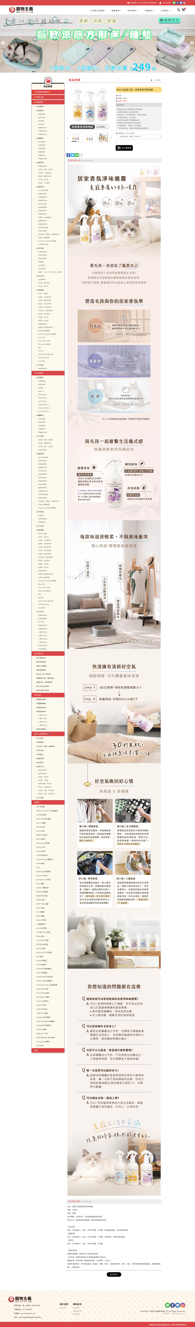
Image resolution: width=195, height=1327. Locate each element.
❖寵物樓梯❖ (41, 670)
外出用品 (37, 695)
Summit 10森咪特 (42, 1001)
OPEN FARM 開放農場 (43, 968)
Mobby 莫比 (40, 936)
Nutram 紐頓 (40, 948)
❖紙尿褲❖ (41, 522)
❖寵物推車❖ (42, 368)
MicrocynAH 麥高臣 (44, 344)
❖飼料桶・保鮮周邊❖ (44, 682)
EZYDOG (41, 622)
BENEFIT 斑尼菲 (41, 835)
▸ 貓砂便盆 (40, 248)
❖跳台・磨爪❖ (43, 286)
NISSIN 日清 (40, 900)
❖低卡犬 (41, 391)
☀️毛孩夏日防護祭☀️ (42, 92)
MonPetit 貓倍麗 (42, 892)
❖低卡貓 (41, 124)
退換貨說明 (77, 1311)
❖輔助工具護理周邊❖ (45, 327)
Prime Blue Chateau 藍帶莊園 (46, 985)
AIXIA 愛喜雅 (40, 807)
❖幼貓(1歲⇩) (42, 127)
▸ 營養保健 (40, 187)
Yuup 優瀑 (41, 361)
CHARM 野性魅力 (42, 855)
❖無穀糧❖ (41, 114)
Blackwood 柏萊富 (42, 843)
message (181, 2)
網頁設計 (166, 1313)
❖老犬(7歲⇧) (42, 401)
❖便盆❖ (41, 515)
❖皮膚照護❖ (42, 207)
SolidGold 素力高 (42, 989)
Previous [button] (3, 43)
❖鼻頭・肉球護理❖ (44, 544)
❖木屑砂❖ (41, 269)
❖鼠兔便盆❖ (42, 773)
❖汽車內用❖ (42, 645)
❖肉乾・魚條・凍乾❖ (45, 169)
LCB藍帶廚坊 (40, 924)
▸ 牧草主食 (40, 750)
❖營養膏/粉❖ (42, 224)
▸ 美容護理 (40, 290)
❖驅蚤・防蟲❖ (43, 320)
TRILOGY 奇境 (41, 1005)
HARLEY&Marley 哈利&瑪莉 (45, 1037)
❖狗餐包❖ (41, 429)
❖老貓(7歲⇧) (42, 134)
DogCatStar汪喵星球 (43, 871)
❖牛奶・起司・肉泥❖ (45, 446)
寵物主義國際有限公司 (21, 10)
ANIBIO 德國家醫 (44, 237)
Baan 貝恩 (41, 337)
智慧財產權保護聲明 (178, 1325)
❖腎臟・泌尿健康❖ (44, 217)
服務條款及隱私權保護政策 (159, 1325)
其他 (35, 1050)
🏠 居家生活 (38, 653)
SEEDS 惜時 (40, 908)
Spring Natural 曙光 (43, 997)
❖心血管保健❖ (43, 190)
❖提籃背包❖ (42, 625)
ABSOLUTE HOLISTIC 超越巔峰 (47, 811)
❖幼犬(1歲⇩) (42, 394)
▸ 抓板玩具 (40, 276)
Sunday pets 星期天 (43, 1041)
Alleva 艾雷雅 (41, 823)
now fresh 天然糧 (42, 940)
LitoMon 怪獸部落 (42, 888)
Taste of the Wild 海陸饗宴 (45, 1021)
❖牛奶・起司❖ (43, 179)
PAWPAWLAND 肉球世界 (44, 977)
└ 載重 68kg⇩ (43, 642)
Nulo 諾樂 (39, 956)
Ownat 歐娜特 (41, 964)
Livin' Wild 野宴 (41, 928)
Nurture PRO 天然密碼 (44, 952)
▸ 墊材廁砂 (40, 762)
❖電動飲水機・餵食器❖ (45, 678)
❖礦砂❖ (41, 262)
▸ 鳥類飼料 (40, 742)
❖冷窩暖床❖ (41, 658)
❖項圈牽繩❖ (42, 618)
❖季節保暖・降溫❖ (44, 783)
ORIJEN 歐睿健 (41, 960)
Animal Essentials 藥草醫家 (47, 241)
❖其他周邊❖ (42, 649)
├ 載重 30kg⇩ (43, 639)
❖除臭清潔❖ (41, 662)
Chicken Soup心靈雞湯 (44, 859)
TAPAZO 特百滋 (41, 1009)
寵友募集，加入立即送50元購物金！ (144, 3)
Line (174, 2)
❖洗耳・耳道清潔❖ (44, 304)
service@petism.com (28, 1313)
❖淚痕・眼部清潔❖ (44, 300)
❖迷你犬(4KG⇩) (43, 405)
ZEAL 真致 (39, 1045)
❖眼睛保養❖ (42, 194)
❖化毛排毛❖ (42, 204)
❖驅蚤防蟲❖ (42, 615)
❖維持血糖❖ (42, 231)
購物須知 (76, 1308)
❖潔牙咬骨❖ (42, 450)
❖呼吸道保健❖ (43, 227)
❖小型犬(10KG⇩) (44, 408)
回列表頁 (114, 1274)
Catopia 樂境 (40, 851)
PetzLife (41, 351)
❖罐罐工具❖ (42, 159)
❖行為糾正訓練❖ (42, 686)
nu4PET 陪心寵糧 (42, 904)
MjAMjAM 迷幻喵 (41, 896)
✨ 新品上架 (38, 97)
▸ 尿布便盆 (40, 512)
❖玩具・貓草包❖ (44, 283)
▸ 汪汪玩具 (40, 526)
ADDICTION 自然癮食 (43, 819)
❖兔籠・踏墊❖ (43, 777)
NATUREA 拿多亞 (42, 944)
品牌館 (36, 802)
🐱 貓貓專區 (38, 102)
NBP (39, 347)
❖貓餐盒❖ (41, 155)
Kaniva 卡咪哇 (41, 920)
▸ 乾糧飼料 (40, 110)
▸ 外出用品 (40, 365)
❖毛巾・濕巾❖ (43, 293)
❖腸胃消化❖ (42, 200)
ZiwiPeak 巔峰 (41, 1029)
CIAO (38, 867)
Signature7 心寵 (41, 1033)
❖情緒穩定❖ (42, 214)
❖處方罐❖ (41, 145)
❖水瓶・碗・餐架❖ (43, 674)
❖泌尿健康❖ (42, 484)
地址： (16, 1317)
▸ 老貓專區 (40, 106)
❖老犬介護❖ (42, 533)
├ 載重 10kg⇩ (43, 632)
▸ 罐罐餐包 (40, 138)
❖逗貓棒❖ (41, 279)
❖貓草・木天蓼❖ (44, 183)
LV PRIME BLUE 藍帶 (43, 932)
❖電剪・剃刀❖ (43, 317)
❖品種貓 (41, 121)
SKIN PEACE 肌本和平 (45, 354)
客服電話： (18, 1309)
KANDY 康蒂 (40, 916)
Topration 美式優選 (43, 1017)
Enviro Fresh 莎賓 (44, 341)
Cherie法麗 (40, 863)
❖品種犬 (41, 388)
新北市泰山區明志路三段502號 (30, 1317)
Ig (184, 2)
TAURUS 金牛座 (43, 358)
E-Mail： (17, 1313)
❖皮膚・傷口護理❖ (44, 307)
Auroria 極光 (40, 831)
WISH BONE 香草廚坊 (43, 1025)
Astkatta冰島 (40, 827)
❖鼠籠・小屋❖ (43, 780)
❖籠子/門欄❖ (41, 666)
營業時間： (18, 1305)
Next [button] (192, 43)
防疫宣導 (76, 1314)
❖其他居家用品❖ (42, 690)
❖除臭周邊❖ (42, 258)
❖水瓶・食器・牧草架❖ (46, 790)
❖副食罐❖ (41, 148)
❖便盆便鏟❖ (42, 252)
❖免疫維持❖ (42, 210)
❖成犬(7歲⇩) (42, 398)
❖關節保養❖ (42, 221)
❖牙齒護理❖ (42, 197)
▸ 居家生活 (40, 766)
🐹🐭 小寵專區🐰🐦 (42, 734)
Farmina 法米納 (41, 875)
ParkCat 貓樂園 (41, 973)
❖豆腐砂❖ (41, 265)
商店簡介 (63, 1308)
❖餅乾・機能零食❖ (44, 176)
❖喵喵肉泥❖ (42, 166)
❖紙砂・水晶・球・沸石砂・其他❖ (50, 272)
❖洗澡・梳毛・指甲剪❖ (46, 794)
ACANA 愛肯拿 (41, 815)
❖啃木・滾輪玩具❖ (44, 787)
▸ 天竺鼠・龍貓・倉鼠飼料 (45, 746)
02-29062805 (27, 1309)
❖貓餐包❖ (41, 152)
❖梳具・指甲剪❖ (44, 314)
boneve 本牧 (40, 847)
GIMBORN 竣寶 (43, 244)
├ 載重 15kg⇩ (43, 635)
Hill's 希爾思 (40, 912)
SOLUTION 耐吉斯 (42, 993)
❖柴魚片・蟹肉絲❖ (44, 173)
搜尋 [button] (178, 9)
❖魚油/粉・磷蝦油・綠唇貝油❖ (48, 234)
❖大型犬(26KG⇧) (44, 411)
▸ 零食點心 (40, 754)
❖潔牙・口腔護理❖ (44, 297)
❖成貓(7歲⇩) (42, 131)
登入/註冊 (167, 3)
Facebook (177, 2)
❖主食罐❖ (41, 142)
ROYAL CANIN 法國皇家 (44, 981)
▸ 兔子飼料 (40, 738)
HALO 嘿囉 (40, 883)
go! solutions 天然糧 (43, 879)
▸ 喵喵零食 (40, 162)
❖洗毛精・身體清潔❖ (45, 310)
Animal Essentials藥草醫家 (47, 508)
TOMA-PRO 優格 (42, 1013)
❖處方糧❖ (41, 117)
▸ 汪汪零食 (40, 436)
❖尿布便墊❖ (42, 255)
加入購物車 (126, 148)
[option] (97, 44)
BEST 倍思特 (40, 839)
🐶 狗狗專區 (38, 373)
